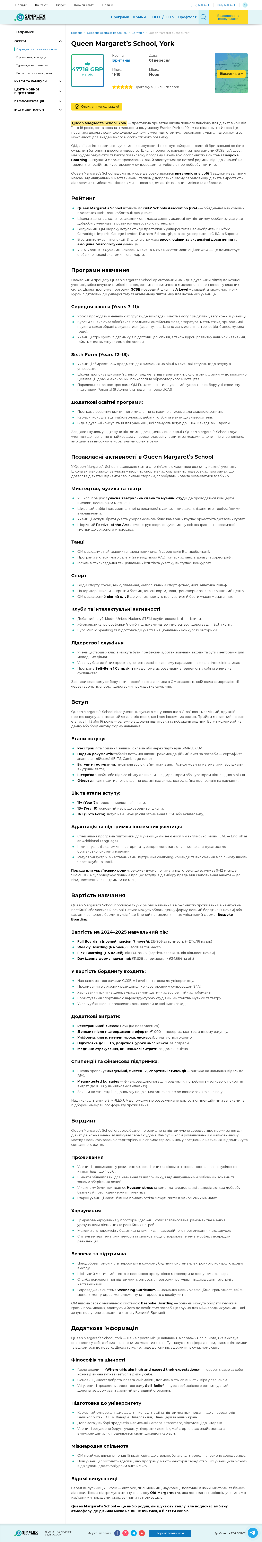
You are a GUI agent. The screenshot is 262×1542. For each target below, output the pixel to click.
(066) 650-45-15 (226, 5)
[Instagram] (125, 1533)
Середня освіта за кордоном (36, 49)
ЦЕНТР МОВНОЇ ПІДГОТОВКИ (26, 91)
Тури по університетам (32, 65)
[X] (253, 1533)
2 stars (118, 87)
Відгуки (61, 5)
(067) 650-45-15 (200, 5)
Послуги (21, 5)
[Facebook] (117, 1533)
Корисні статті (84, 5)
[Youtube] (142, 1533)
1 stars (114, 87)
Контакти (41, 5)
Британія (121, 60)
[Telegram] (134, 1533)
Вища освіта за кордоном (34, 73)
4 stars (126, 87)
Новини (107, 5)
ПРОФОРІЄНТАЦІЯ (29, 101)
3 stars (122, 87)
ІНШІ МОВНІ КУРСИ (29, 110)
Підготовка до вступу (31, 57)
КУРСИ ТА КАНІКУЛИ (30, 81)
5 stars (131, 87)
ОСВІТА (20, 41)
